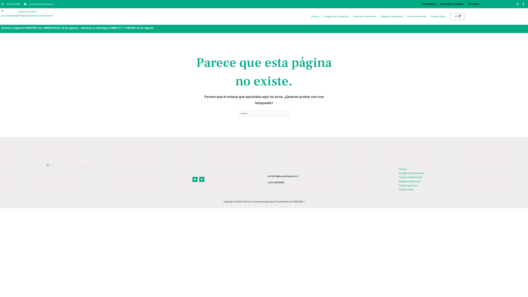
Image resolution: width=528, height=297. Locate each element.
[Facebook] (195, 179)
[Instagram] (201, 179)
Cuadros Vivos (438, 16)
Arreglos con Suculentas (336, 16)
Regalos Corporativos (392, 16)
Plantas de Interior (416, 16)
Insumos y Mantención (364, 16)
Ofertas (315, 16)
